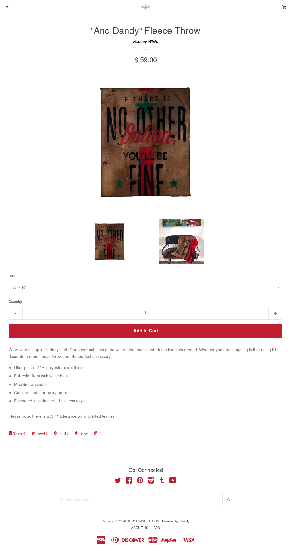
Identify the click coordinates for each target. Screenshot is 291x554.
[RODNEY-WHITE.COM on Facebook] (128, 481)
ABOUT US (139, 527)
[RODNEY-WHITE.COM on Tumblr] (162, 481)
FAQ (156, 527)
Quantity (15, 301)
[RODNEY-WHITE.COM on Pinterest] (140, 481)
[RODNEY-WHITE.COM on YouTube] (172, 481)
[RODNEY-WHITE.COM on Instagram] (151, 481)
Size (12, 276)
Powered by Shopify (176, 521)
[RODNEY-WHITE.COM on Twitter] (118, 481)
